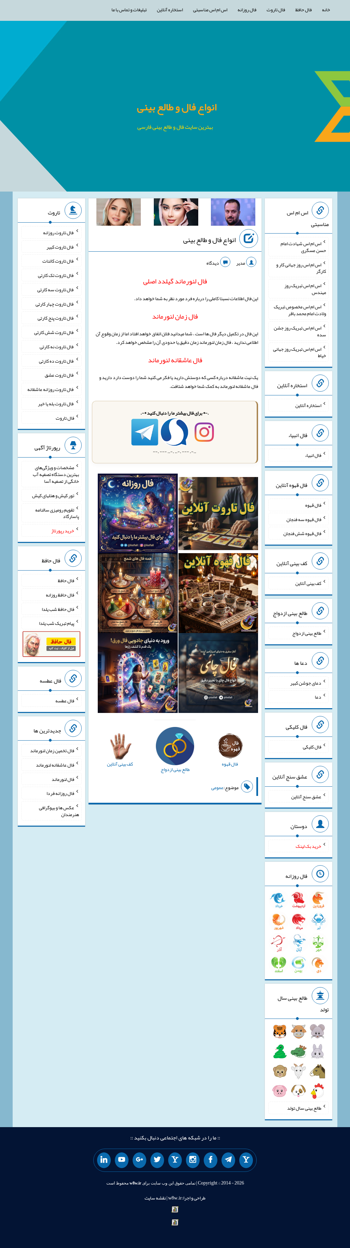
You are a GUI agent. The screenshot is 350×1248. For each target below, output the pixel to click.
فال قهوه (313, 505)
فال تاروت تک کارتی (56, 275)
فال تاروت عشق (59, 375)
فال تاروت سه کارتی (55, 289)
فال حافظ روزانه (60, 595)
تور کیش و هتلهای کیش (53, 495)
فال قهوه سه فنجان (303, 519)
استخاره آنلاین (170, 9)
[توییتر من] (157, 1160)
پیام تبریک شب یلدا (56, 623)
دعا (318, 697)
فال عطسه (64, 700)
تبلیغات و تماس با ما (129, 9)
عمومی (217, 787)
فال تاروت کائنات (58, 261)
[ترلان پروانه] (176, 213)
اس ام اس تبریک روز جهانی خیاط (299, 352)
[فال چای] (218, 674)
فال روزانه (247, 9)
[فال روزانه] (138, 515)
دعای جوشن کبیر (305, 682)
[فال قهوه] (218, 595)
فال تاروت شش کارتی (54, 332)
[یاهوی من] (246, 1160)
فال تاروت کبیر (60, 246)
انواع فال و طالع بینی (177, 107)
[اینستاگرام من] (193, 1160)
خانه (326, 9)
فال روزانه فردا (60, 793)
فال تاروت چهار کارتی (55, 303)
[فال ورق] (138, 674)
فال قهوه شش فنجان (302, 533)
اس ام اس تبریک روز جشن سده (300, 331)
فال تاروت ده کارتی (56, 360)
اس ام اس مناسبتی (210, 9)
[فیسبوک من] (210, 1160)
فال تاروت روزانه (58, 232)
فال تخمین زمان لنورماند (52, 750)
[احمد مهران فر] (233, 213)
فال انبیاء (313, 455)
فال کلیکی (312, 747)
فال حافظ (303, 9)
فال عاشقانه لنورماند (55, 765)
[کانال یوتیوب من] (122, 1160)
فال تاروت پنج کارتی (56, 318)
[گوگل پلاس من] (139, 1160)
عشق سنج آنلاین (306, 796)
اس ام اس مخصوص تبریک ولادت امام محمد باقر (300, 310)
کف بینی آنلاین (308, 583)
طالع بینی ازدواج (306, 633)
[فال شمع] (138, 595)
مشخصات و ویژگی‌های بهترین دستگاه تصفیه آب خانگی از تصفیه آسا (56, 474)
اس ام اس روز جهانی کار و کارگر (301, 268)
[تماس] (175, 1160)
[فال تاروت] (218, 515)
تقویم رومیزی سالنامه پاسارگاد (57, 513)
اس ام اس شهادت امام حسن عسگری (303, 247)
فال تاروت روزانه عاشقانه (50, 389)
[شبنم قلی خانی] (118, 213)
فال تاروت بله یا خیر (56, 403)
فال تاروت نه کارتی (57, 346)
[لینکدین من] (104, 1160)
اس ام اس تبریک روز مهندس (305, 289)
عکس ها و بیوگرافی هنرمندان (59, 811)
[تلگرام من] (228, 1160)
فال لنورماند (63, 779)
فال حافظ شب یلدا (58, 609)
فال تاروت (276, 9)
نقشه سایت (155, 1198)
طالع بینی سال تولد (304, 1108)
